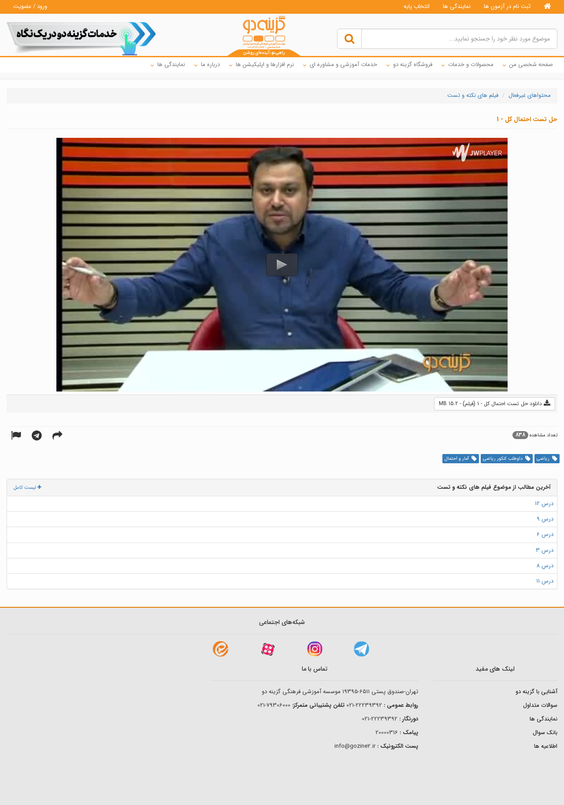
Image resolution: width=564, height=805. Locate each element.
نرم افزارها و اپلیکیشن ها (265, 64)
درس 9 (545, 519)
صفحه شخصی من (531, 64)
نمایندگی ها (457, 6)
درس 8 (544, 565)
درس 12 (544, 503)
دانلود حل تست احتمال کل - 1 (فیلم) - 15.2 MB (491, 403)
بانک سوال (545, 732)
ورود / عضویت (30, 6)
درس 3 (544, 550)
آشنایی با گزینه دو (536, 691)
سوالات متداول (540, 705)
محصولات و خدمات (471, 64)
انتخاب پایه (417, 6)
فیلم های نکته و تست (472, 95)
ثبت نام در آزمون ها (507, 6)
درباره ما (210, 64)
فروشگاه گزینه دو (412, 64)
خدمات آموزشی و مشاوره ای (343, 64)
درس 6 (545, 534)
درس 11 (544, 581)
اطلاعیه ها (545, 746)
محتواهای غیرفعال (529, 95)
